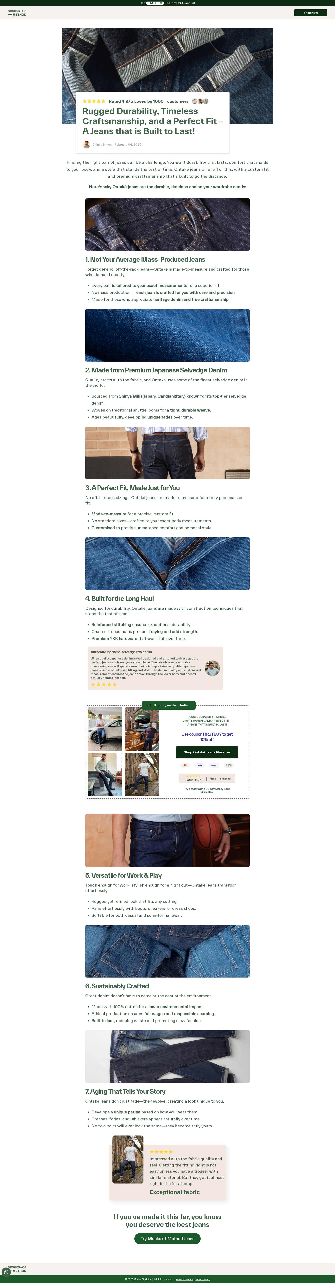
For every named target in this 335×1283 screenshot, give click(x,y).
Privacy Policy (203, 1279)
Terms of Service (184, 1279)
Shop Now (311, 12)
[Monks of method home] (17, 12)
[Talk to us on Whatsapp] (6, 1272)
